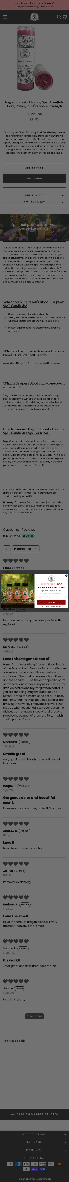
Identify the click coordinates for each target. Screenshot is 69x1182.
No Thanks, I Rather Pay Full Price (51, 606)
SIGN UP (51, 602)
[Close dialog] (66, 575)
